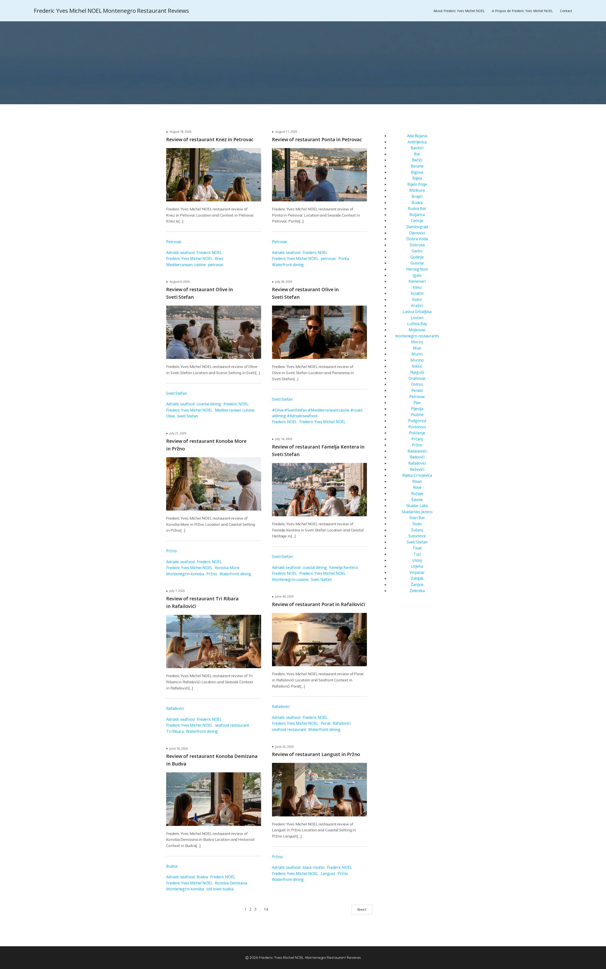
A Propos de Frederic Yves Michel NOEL (522, 11)
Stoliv (417, 523)
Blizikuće (417, 190)
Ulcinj (417, 560)
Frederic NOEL (209, 252)
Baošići (417, 147)
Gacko (417, 251)
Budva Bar (417, 208)
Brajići (417, 196)
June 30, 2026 (284, 596)
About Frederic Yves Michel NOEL (459, 11)
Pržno (171, 550)
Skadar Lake (417, 505)
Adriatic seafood (180, 252)
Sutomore (417, 536)
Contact (566, 11)
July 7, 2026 (177, 591)
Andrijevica (417, 142)
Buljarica (417, 214)
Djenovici (417, 232)
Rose (417, 487)
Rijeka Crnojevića (417, 475)
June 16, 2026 (178, 748)
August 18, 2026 (180, 131)
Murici (417, 354)
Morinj (417, 341)
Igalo (417, 275)
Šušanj (417, 530)
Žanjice (417, 584)
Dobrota (417, 245)
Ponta (344, 258)
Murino (416, 360)
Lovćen (417, 317)
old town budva (219, 889)
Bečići (417, 160)
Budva (171, 866)
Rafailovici (175, 708)
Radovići (417, 457)
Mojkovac (417, 329)
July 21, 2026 (177, 433)
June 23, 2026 (284, 746)
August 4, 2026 (179, 281)
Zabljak (417, 578)
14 (266, 909)
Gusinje (416, 263)
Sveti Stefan (176, 393)
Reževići (417, 469)
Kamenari (417, 281)
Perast (417, 390)
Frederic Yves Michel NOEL (189, 258)
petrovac (215, 264)
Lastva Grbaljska (417, 311)
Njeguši (417, 372)
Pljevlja (417, 408)
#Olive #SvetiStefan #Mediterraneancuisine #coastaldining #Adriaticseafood (317, 413)
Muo (417, 348)
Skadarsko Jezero (417, 511)
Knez (219, 258)
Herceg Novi (417, 269)
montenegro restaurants (417, 336)
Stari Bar (417, 517)
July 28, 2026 (283, 281)
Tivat (417, 548)
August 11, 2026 (286, 131)
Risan (417, 481)
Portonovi (417, 427)
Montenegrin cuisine (290, 579)
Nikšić (417, 366)
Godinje (417, 257)
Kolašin (417, 293)
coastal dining (209, 404)
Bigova (417, 172)
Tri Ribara (175, 731)
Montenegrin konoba (185, 573)
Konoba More (227, 567)
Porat (326, 723)
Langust (328, 873)
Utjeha (417, 566)
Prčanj (417, 439)
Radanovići (417, 451)
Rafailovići (342, 723)
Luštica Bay (417, 323)
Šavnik (417, 499)
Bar (417, 154)
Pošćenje (417, 432)
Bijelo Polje (417, 184)
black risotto (314, 867)
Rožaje (417, 493)
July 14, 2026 (283, 439)
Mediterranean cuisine (186, 264)
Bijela (417, 178)
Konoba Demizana (231, 883)
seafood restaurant (232, 725)
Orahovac (417, 378)
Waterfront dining (288, 264)
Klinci (417, 287)
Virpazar (417, 572)
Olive (170, 416)
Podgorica (417, 420)
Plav (417, 402)
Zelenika (417, 590)
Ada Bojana (417, 135)
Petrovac (174, 241)
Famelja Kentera (343, 567)
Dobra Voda (417, 238)
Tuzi (417, 554)
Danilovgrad (417, 226)
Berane (417, 166)
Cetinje (417, 220)
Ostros (417, 384)
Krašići (417, 305)
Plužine (417, 414)
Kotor (417, 299)
